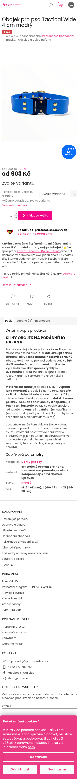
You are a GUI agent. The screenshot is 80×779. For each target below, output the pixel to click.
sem (31, 747)
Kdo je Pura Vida (12, 598)
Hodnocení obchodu (16, 536)
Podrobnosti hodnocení (58, 36)
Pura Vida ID (10, 581)
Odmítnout (19, 769)
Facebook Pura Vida (21, 673)
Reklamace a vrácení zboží (20, 542)
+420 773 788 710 (20, 667)
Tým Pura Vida (12, 610)
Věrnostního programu (35, 234)
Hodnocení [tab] (42, 321)
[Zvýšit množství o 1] (16, 213)
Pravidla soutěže (13, 593)
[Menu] (71, 5)
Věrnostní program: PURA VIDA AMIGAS (27, 587)
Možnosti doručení (14, 205)
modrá (26, 483)
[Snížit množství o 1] (16, 218)
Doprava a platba (13, 525)
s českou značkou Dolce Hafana (38, 251)
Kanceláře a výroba (15, 632)
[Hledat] (51, 5)
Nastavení (38, 757)
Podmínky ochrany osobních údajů (25, 553)
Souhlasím (57, 769)
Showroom (9, 638)
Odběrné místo (12, 644)
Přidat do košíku (37, 215)
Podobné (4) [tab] (23, 321)
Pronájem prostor (13, 627)
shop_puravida (18, 678)
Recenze (8, 565)
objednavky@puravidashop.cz (28, 661)
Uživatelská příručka (15, 530)
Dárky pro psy (31, 462)
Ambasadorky (11, 604)
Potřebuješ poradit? (15, 519)
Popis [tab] (8, 321)
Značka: (28, 40)
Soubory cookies (13, 559)
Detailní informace (14, 285)
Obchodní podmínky (16, 547)
